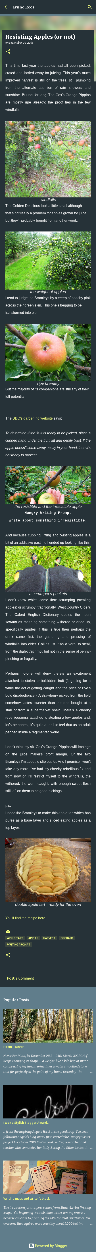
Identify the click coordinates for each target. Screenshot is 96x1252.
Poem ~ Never (13, 1047)
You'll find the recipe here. (25, 918)
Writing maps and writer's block (26, 1198)
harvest (49, 938)
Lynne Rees (23, 7)
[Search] (89, 7)
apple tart (15, 938)
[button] (8, 52)
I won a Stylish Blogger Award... (26, 1122)
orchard (67, 938)
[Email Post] (8, 933)
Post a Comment (20, 978)
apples (33, 938)
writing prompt (18, 944)
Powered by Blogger (50, 1246)
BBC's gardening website (33, 418)
